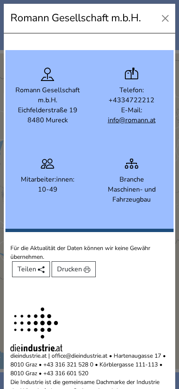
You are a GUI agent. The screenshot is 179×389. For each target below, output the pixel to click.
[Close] (165, 18)
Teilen (27, 269)
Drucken (70, 269)
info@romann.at (132, 120)
